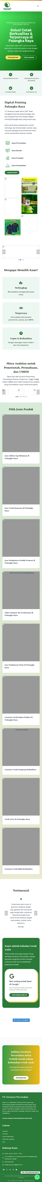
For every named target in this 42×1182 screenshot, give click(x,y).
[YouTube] (16, 1169)
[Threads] (13, 1169)
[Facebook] (3, 1169)
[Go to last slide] (6, 913)
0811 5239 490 (9, 1162)
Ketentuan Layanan (8, 1139)
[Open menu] (38, 5)
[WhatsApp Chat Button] (37, 1177)
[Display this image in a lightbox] (13, 187)
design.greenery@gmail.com (14, 1165)
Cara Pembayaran (7, 1136)
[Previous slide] (3, 251)
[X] (7, 1169)
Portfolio (5, 1134)
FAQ (3, 1142)
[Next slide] (38, 251)
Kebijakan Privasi (29, 1180)
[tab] (18, 259)
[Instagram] (10, 1169)
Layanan (5, 1131)
